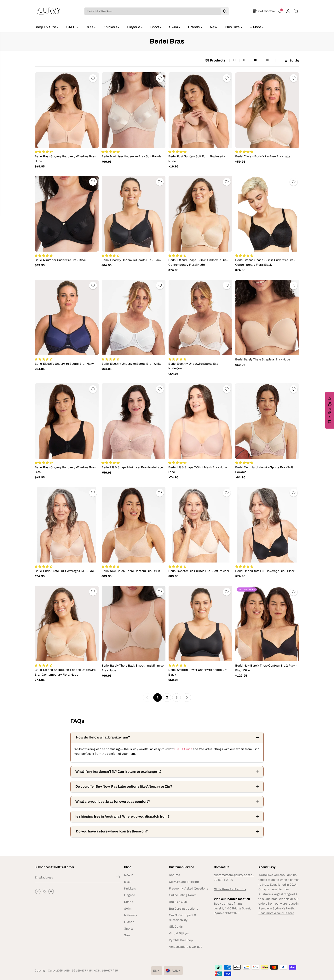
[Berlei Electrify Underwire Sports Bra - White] (133, 317)
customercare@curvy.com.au (234, 875)
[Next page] (187, 697)
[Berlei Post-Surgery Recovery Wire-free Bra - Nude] (67, 110)
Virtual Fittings (179, 933)
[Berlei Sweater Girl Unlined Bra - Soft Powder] (200, 525)
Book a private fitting (228, 903)
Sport (155, 27)
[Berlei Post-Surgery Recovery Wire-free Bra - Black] (67, 421)
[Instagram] (44, 891)
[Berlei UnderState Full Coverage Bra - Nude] (67, 525)
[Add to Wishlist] (93, 78)
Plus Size (233, 27)
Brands (194, 27)
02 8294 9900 (223, 879)
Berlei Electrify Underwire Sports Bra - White (131, 363)
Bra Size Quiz (178, 901)
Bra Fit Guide (183, 749)
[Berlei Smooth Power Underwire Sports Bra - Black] (200, 624)
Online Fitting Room (182, 895)
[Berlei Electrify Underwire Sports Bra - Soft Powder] (267, 421)
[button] (329, 410)
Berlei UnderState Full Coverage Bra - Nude (64, 571)
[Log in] (288, 11)
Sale (127, 935)
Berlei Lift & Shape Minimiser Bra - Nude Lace (132, 467)
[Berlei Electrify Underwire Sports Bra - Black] (133, 214)
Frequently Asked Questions (188, 888)
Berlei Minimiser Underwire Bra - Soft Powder (132, 156)
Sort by (294, 60)
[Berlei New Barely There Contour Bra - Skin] (133, 525)
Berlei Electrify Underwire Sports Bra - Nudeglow (194, 366)
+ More (256, 27)
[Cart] (295, 11)
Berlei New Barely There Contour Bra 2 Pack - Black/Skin (266, 668)
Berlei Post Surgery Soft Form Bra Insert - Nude (196, 159)
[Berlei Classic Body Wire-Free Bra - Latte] (267, 110)
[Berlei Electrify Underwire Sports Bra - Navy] (67, 317)
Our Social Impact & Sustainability (182, 917)
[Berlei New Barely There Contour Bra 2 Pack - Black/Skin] (267, 624)
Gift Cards (176, 926)
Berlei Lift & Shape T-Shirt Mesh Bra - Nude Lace (197, 470)
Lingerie (134, 27)
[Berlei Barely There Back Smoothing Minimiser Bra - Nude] (133, 624)
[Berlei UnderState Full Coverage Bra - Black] (267, 525)
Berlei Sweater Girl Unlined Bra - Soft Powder (198, 571)
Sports (128, 928)
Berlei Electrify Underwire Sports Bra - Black (131, 260)
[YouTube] (51, 891)
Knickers (110, 27)
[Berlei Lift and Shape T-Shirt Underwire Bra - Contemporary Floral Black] (267, 214)
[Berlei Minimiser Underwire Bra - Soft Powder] (133, 110)
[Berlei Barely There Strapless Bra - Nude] (267, 317)
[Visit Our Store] (263, 11)
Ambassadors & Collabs (185, 946)
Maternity (130, 915)
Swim (174, 27)
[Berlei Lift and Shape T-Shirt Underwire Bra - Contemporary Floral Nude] (200, 214)
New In (128, 875)
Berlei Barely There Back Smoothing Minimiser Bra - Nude (133, 668)
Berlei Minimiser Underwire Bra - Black (61, 260)
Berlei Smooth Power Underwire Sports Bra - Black (198, 672)
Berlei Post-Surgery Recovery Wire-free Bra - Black (65, 470)
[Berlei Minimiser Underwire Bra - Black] (67, 214)
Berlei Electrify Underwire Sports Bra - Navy (64, 363)
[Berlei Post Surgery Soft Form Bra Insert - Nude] (200, 110)
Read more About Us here (276, 913)
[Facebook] (38, 891)
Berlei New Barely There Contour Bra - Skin (130, 571)
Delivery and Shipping (184, 881)
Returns (174, 875)
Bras (90, 27)
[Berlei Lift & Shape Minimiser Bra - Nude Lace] (133, 421)
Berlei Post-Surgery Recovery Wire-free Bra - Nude (65, 159)
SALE (71, 27)
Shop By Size (46, 27)
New (213, 27)
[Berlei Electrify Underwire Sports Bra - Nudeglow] (200, 317)
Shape (128, 901)
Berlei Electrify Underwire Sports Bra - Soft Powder (264, 470)
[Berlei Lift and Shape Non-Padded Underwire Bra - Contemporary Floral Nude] (67, 624)
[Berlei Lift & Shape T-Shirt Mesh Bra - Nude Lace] (200, 421)
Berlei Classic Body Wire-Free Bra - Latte (263, 156)
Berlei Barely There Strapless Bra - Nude (262, 359)
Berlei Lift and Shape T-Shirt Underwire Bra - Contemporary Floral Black (265, 262)
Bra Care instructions (183, 908)
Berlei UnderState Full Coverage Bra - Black (265, 571)
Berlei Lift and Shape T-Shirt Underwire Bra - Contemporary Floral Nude (198, 262)
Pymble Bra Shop (181, 940)
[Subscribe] (118, 877)
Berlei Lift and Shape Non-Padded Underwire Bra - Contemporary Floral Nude (65, 672)
